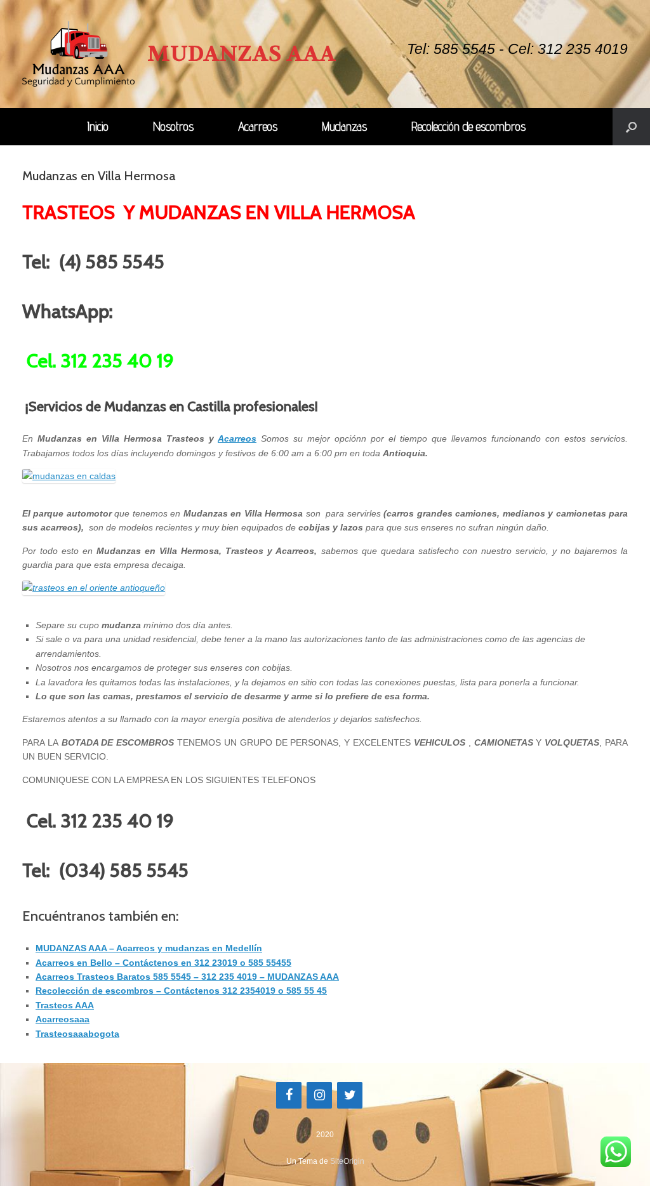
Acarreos (257, 126)
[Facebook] (289, 1095)
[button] (631, 126)
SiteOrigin (347, 1161)
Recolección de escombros (468, 126)
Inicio (98, 126)
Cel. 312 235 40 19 (100, 360)
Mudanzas (344, 126)
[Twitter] (349, 1095)
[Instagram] (319, 1095)
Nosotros (173, 126)
